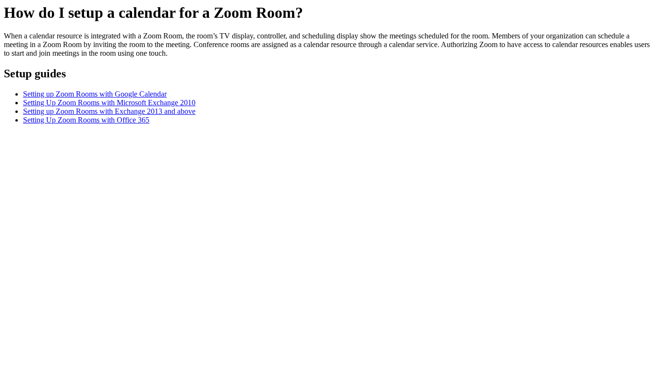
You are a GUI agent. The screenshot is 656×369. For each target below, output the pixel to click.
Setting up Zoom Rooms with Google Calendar (95, 94)
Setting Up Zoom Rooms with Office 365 (86, 120)
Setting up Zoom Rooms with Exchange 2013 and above (109, 111)
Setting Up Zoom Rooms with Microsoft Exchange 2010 (109, 102)
